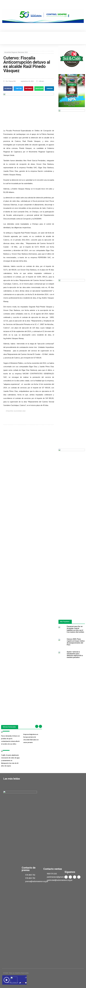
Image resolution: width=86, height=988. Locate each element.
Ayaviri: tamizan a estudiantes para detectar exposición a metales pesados (75, 654)
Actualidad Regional (10, 52)
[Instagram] (78, 877)
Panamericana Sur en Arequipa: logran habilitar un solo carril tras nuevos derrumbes (75, 629)
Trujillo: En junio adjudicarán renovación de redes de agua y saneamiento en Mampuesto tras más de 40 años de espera (10, 760)
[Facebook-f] (66, 877)
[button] (3, 38)
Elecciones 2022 (23, 52)
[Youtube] (74, 877)
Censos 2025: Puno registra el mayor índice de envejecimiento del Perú (76, 642)
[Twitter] (70, 877)
